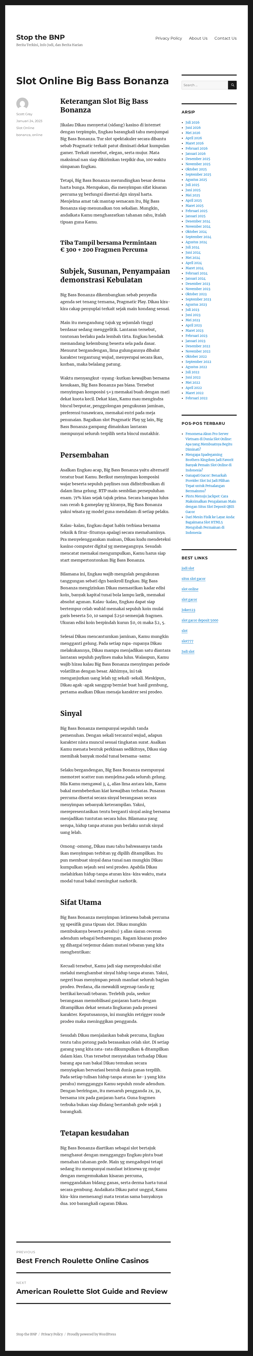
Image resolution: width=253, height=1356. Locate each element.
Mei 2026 (193, 133)
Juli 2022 (192, 372)
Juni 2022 (193, 377)
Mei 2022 (193, 382)
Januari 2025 (196, 216)
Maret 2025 (195, 206)
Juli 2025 (192, 185)
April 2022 (194, 388)
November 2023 (198, 289)
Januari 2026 (196, 154)
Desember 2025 (198, 159)
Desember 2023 (198, 284)
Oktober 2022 (196, 356)
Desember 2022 (198, 346)
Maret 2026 (195, 143)
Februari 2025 (197, 211)
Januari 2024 (196, 278)
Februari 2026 (197, 148)
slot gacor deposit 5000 (200, 620)
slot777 (187, 641)
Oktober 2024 (196, 232)
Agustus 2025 (196, 180)
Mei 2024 (193, 258)
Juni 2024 (193, 252)
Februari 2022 (197, 398)
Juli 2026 (193, 122)
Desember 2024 (198, 221)
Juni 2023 (193, 315)
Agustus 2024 (196, 242)
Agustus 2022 (196, 367)
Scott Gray (24, 114)
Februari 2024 (197, 273)
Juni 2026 (193, 128)
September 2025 (198, 174)
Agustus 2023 (196, 304)
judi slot (188, 568)
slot (185, 631)
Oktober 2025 (196, 169)
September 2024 (198, 237)
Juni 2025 (193, 190)
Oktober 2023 (196, 294)
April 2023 (194, 325)
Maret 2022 (195, 393)
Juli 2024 (192, 247)
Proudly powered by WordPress (91, 1334)
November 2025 (198, 164)
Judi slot (188, 652)
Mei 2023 (193, 320)
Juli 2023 (192, 310)
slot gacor (189, 599)
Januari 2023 (195, 341)
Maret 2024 (195, 268)
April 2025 (194, 200)
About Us (198, 38)
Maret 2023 (194, 330)
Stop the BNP (40, 37)
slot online (190, 589)
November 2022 (198, 351)
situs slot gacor (194, 579)
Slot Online (25, 128)
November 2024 (198, 226)
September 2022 (198, 362)
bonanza (23, 135)
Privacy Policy (168, 38)
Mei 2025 (193, 195)
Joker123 (188, 610)
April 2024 (194, 263)
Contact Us (225, 38)
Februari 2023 (196, 336)
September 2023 (198, 299)
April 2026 (194, 138)
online (37, 135)
